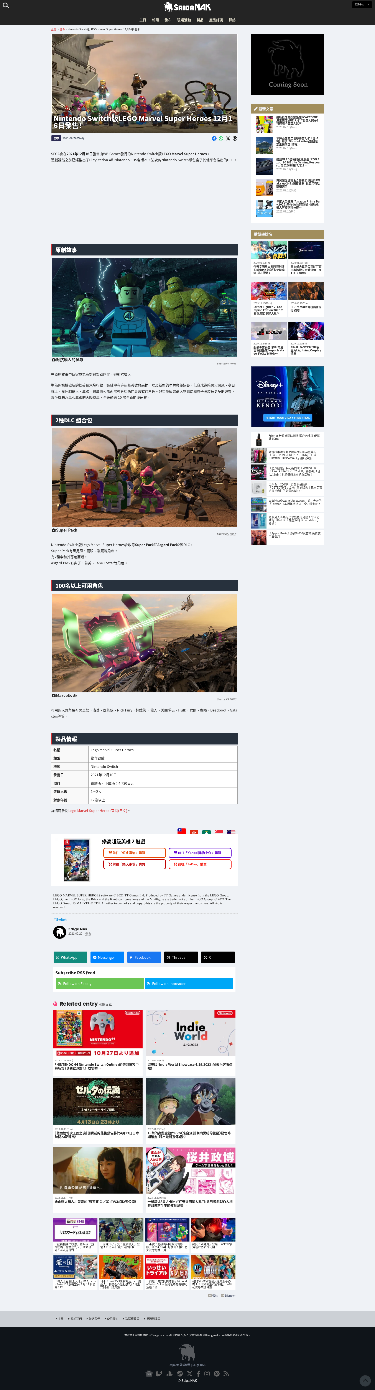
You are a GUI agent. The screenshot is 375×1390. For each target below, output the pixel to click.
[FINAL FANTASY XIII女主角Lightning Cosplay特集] (306, 331)
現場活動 (184, 19)
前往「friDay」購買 (192, 864)
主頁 (142, 19)
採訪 (232, 19)
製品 (200, 19)
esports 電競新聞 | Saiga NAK (187, 1365)
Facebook (143, 957)
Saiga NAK (187, 7)
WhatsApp (69, 957)
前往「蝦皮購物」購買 (129, 853)
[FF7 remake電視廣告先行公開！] (306, 291)
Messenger (106, 957)
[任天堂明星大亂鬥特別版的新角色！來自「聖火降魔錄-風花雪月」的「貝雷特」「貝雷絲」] (269, 250)
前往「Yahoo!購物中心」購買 (199, 853)
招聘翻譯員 (153, 1318)
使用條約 (112, 1318)
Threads (178, 957)
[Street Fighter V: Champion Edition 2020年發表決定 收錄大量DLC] (269, 291)
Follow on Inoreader (169, 983)
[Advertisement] (144, 206)
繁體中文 (360, 4)
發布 (167, 19)
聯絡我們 (94, 1318)
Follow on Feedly (77, 983)
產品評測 (216, 19)
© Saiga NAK (187, 1380)
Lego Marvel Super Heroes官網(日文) (97, 810)
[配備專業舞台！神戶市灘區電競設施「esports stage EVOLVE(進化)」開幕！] (269, 331)
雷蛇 (215, 1295)
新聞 (155, 19)
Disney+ (230, 1295)
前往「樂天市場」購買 (129, 864)
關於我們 (76, 1318)
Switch (61, 919)
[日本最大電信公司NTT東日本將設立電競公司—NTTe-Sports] (306, 250)
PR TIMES (231, 363)
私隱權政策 (132, 1318)
